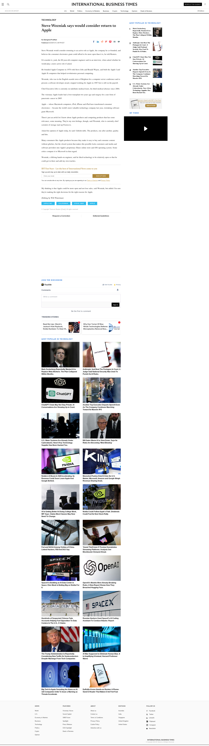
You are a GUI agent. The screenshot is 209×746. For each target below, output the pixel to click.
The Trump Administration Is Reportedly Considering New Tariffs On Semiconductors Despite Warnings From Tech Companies (59, 656)
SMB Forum (66, 717)
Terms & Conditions (97, 717)
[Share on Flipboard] (106, 42)
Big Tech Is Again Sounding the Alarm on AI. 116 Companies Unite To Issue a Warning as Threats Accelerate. (59, 691)
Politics (79, 11)
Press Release (67, 724)
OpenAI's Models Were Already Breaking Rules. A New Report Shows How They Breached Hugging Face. (99, 585)
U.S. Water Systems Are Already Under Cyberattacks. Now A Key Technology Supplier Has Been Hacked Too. (57, 442)
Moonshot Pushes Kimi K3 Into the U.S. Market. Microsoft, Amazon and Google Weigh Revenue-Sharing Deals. (101, 478)
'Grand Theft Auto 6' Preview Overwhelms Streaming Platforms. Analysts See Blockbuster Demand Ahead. (100, 549)
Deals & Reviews (146, 11)
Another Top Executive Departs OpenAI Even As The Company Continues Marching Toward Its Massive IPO (101, 407)
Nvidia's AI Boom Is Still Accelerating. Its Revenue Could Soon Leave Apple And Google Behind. (58, 478)
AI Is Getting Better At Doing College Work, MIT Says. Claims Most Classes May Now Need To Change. (59, 514)
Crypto (114, 11)
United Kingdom (123, 721)
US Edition (200, 11)
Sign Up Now (151, 105)
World (72, 11)
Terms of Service (92, 180)
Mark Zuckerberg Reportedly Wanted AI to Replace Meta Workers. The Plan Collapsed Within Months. (59, 371)
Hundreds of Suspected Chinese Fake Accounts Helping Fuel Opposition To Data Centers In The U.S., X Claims (59, 620)
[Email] (114, 42)
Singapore (121, 717)
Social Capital (67, 714)
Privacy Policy (105, 180)
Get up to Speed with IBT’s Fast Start (149, 100)
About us (93, 711)
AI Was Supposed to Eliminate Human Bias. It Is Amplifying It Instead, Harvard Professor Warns (101, 656)
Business (106, 11)
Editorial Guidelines (101, 216)
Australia (121, 711)
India (119, 714)
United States (122, 724)
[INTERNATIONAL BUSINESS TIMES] (104, 4)
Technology (125, 11)
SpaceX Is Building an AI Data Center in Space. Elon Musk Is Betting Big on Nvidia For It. (60, 585)
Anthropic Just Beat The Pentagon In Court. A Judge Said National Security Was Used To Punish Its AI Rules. (101, 371)
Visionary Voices (68, 711)
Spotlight (65, 721)
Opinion (134, 11)
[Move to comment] (119, 42)
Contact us (94, 714)
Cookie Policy (95, 724)
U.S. (65, 11)
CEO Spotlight (67, 728)
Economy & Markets (93, 11)
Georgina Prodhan (50, 40)
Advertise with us (96, 728)
